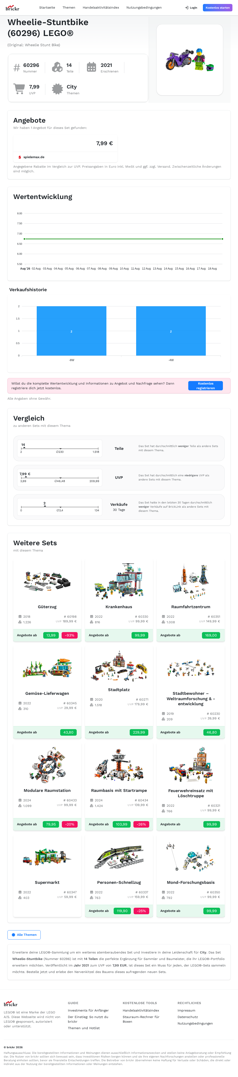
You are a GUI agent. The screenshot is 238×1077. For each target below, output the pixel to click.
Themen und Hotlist (84, 1028)
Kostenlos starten (218, 7)
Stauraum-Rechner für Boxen (141, 1019)
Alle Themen (27, 935)
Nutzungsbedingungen (144, 7)
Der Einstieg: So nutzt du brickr (88, 1019)
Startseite (47, 7)
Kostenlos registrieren (205, 386)
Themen (69, 7)
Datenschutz (188, 1017)
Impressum (186, 1010)
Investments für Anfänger (88, 1010)
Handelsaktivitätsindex (101, 7)
